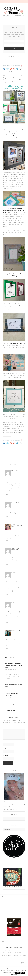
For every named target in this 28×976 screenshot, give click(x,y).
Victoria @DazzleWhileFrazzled (16, 525)
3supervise (8, 704)
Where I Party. (7, 436)
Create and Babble (14, 12)
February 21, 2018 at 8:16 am (17, 551)
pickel (12, 602)
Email (5, 749)
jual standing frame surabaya (14, 684)
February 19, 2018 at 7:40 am (17, 527)
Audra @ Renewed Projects (15, 549)
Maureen (13, 470)
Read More (14, 974)
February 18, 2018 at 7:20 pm (17, 504)
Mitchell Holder (15, 630)
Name (5, 742)
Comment (6, 728)
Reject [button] (22, 972)
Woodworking (20, 448)
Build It (10, 448)
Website (5, 755)
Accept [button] (17, 972)
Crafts (13, 448)
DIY (16, 448)
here (18, 222)
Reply (7, 494)
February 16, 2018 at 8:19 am (17, 472)
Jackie (12, 572)
